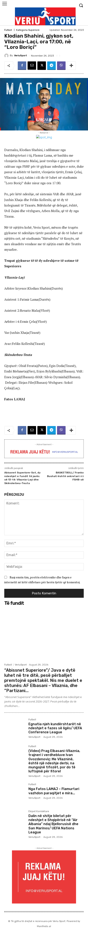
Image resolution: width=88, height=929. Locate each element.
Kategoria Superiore (28, 30)
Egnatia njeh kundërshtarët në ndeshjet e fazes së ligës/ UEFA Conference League (55, 728)
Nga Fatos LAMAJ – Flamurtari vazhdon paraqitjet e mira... (53, 791)
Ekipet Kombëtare (38, 811)
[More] (71, 65)
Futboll (8, 30)
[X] (41, 65)
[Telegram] (51, 65)
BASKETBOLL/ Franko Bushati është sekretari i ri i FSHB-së (65, 476)
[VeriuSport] (7, 56)
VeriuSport (20, 55)
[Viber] (61, 65)
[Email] (32, 65)
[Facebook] (22, 65)
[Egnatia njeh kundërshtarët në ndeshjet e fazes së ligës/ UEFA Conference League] (14, 728)
